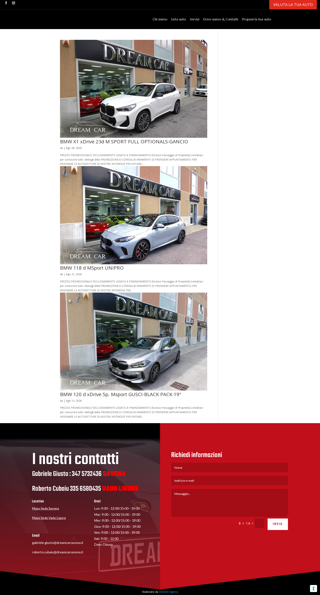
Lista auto (178, 19)
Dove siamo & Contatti (220, 19)
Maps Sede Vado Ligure (49, 518)
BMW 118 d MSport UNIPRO (92, 267)
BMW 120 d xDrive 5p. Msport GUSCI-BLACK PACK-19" (120, 394)
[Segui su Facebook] (6, 3)
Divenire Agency (168, 592)
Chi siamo (160, 19)
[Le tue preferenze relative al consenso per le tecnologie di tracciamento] (313, 588)
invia (278, 524)
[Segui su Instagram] (13, 3)
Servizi (194, 19)
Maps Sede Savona (45, 508)
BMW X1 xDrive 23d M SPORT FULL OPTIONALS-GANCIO (124, 141)
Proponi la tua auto (256, 19)
